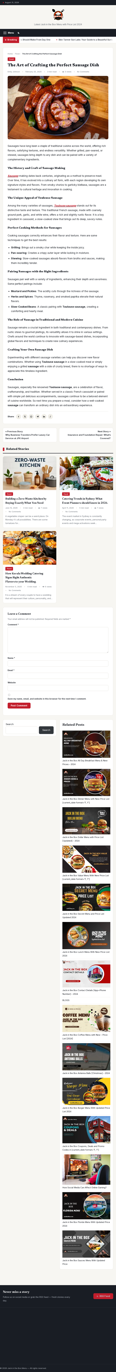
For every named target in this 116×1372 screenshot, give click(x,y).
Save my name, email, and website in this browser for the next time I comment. (47, 699)
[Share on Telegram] (37, 416)
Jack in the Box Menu (17, 1368)
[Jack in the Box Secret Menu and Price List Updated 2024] (86, 898)
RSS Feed (105, 1296)
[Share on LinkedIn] (44, 416)
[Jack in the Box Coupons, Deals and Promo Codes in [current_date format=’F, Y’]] (86, 1130)
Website (12, 682)
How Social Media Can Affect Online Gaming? (84, 1187)
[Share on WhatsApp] (31, 416)
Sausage (13, 175)
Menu (11, 32)
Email (11, 670)
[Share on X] (24, 416)
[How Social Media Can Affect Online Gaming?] (86, 1170)
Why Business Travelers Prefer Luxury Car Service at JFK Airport (27, 434)
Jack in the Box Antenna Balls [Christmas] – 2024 (86, 1073)
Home (10, 54)
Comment (13, 624)
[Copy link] (50, 416)
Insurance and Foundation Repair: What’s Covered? (89, 434)
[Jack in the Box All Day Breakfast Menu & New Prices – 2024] (86, 745)
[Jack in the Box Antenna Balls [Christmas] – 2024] (86, 1057)
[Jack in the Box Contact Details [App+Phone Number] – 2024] (86, 974)
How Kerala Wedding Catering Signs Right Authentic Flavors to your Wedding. (24, 577)
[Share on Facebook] (18, 416)
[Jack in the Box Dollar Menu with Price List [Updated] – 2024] (86, 821)
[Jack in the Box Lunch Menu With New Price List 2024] (86, 936)
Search (10, 724)
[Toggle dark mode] (18, 33)
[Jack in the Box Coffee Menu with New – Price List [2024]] (86, 1019)
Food (17, 54)
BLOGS (65, 1000)
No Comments (83, 72)
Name (11, 658)
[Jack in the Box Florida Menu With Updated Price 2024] (86, 1206)
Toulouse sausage (65, 205)
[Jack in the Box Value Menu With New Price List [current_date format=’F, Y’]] (86, 860)
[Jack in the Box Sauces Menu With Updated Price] (86, 1244)
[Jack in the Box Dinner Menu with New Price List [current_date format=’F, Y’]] (86, 783)
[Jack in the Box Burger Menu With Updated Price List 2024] (86, 1092)
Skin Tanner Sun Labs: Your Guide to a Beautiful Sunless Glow (64, 39)
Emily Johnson (14, 72)
